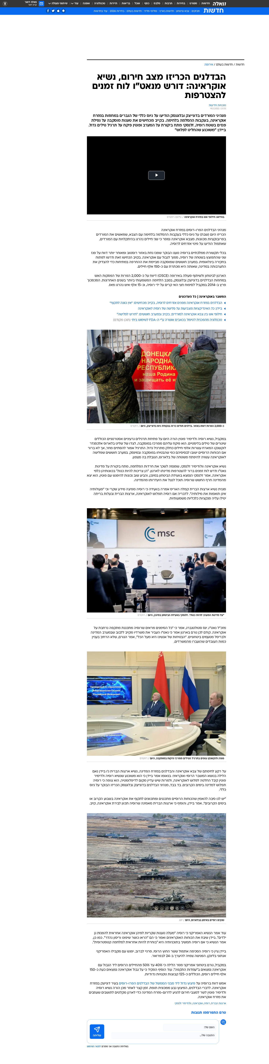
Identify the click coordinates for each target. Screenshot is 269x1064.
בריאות (126, 3)
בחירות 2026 (117, 11)
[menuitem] (203, 4)
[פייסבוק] (48, 11)
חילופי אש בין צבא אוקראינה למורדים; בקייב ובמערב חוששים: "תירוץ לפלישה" (169, 314)
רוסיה (207, 1003)
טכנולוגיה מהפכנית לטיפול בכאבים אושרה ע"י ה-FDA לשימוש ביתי (177, 320)
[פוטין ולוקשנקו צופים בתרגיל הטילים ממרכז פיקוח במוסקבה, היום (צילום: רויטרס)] (156, 706)
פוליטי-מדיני (150, 11)
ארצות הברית (218, 1003)
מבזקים (196, 11)
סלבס (157, 3)
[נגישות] (5, 3)
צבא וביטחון (182, 11)
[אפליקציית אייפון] (58, 11)
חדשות (205, 3)
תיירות (113, 3)
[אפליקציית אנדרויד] (63, 11)
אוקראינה (198, 1003)
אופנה (86, 3)
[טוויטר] (53, 11)
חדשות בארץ (166, 11)
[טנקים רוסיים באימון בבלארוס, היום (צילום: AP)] (156, 868)
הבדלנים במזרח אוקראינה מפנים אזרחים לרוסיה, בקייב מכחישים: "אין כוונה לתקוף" (166, 303)
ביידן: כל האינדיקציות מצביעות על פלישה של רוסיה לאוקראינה (180, 308)
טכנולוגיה (99, 3)
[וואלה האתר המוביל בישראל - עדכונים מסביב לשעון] (219, 3)
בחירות (181, 3)
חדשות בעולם (134, 11)
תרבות (168, 3)
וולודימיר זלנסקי (183, 1003)
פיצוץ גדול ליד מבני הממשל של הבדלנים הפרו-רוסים (157, 983)
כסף (146, 3)
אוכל (137, 3)
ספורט (193, 3)
